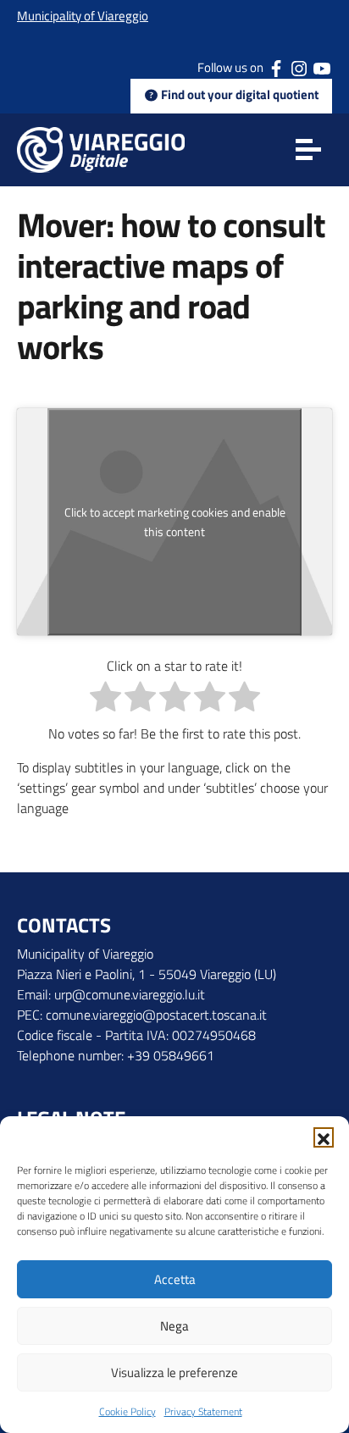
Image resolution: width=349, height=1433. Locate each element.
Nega (174, 1326)
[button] (323, 1137)
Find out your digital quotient (238, 94)
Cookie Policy (127, 1411)
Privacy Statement (203, 1411)
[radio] (105, 699)
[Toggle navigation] (308, 150)
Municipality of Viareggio (82, 15)
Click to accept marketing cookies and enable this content (174, 521)
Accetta (175, 1279)
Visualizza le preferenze (174, 1372)
